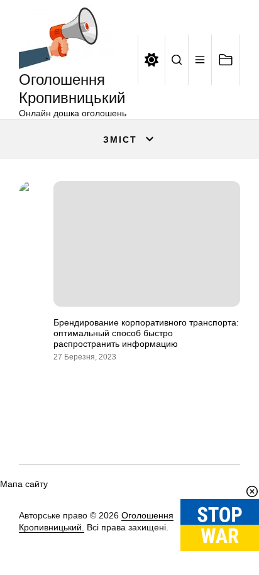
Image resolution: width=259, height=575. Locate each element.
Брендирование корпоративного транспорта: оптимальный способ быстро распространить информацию (146, 333)
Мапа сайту (24, 484)
